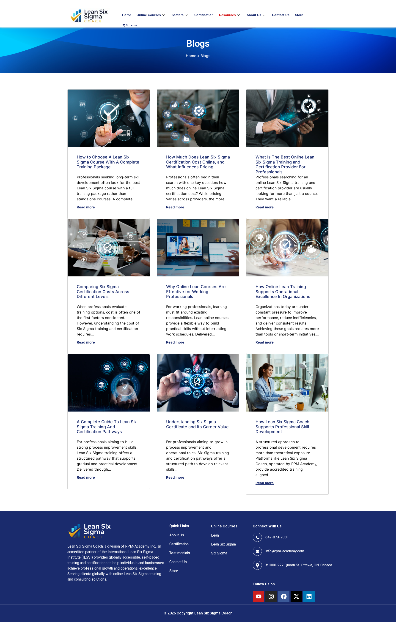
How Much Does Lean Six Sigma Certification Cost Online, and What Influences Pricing (198, 162)
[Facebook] (283, 596)
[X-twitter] (296, 596)
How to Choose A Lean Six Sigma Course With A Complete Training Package (108, 162)
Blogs (205, 55)
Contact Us (280, 15)
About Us (254, 15)
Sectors (178, 15)
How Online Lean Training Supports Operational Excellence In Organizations (283, 291)
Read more (86, 207)
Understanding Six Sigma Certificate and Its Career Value (197, 424)
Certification (204, 15)
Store (299, 15)
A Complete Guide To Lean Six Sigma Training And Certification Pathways (107, 426)
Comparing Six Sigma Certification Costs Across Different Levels (103, 291)
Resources (227, 15)
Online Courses (149, 15)
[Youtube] (258, 596)
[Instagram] (271, 596)
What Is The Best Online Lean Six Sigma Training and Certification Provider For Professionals (285, 164)
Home (126, 15)
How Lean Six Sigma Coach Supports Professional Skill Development (282, 426)
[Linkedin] (309, 596)
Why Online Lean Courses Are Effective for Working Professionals (196, 291)
